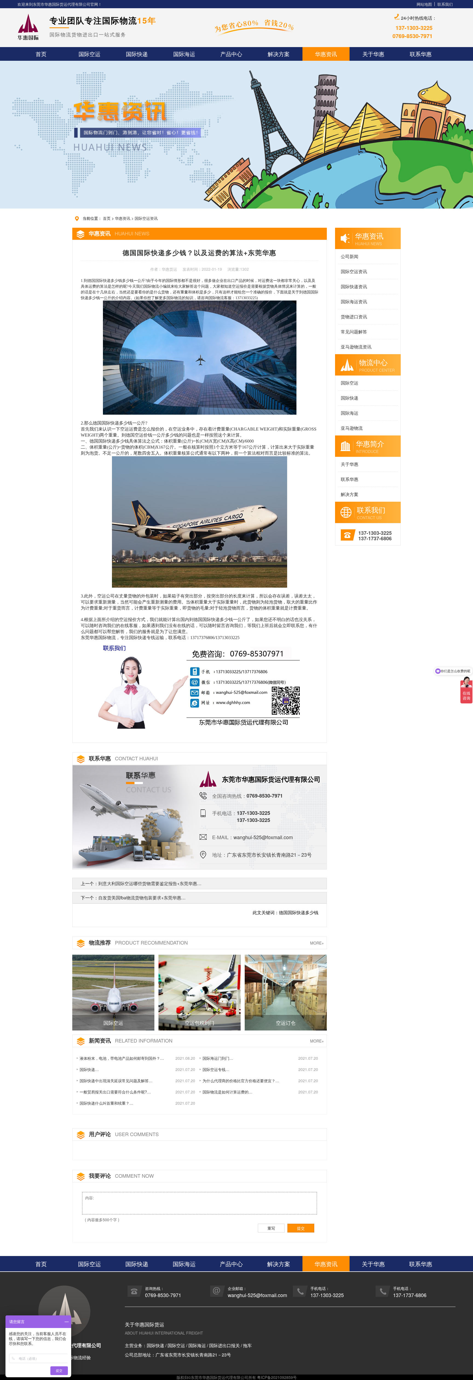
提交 (301, 1228)
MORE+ (317, 943)
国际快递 (349, 398)
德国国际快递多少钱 (105, 281)
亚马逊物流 (352, 428)
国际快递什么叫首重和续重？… (106, 1103)
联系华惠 (349, 479)
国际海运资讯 (354, 301)
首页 (107, 218)
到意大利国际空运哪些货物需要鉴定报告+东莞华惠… (149, 883)
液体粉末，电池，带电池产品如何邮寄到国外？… (122, 1058)
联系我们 (445, 4)
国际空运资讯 (146, 218)
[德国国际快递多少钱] (199, 684)
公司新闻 (349, 256)
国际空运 (349, 383)
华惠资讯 (122, 218)
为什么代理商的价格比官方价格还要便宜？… (241, 1080)
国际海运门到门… (218, 1058)
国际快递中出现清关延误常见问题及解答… (116, 1080)
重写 (271, 1228)
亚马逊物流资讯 (356, 346)
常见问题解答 (354, 331)
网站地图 (424, 4)
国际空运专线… (216, 1069)
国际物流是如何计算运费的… (227, 1092)
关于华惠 (349, 464)
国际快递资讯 (354, 286)
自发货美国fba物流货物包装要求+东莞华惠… (142, 897)
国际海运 (349, 413)
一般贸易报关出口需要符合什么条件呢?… (115, 1092)
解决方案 (349, 494)
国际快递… (89, 1069)
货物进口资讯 (354, 316)
